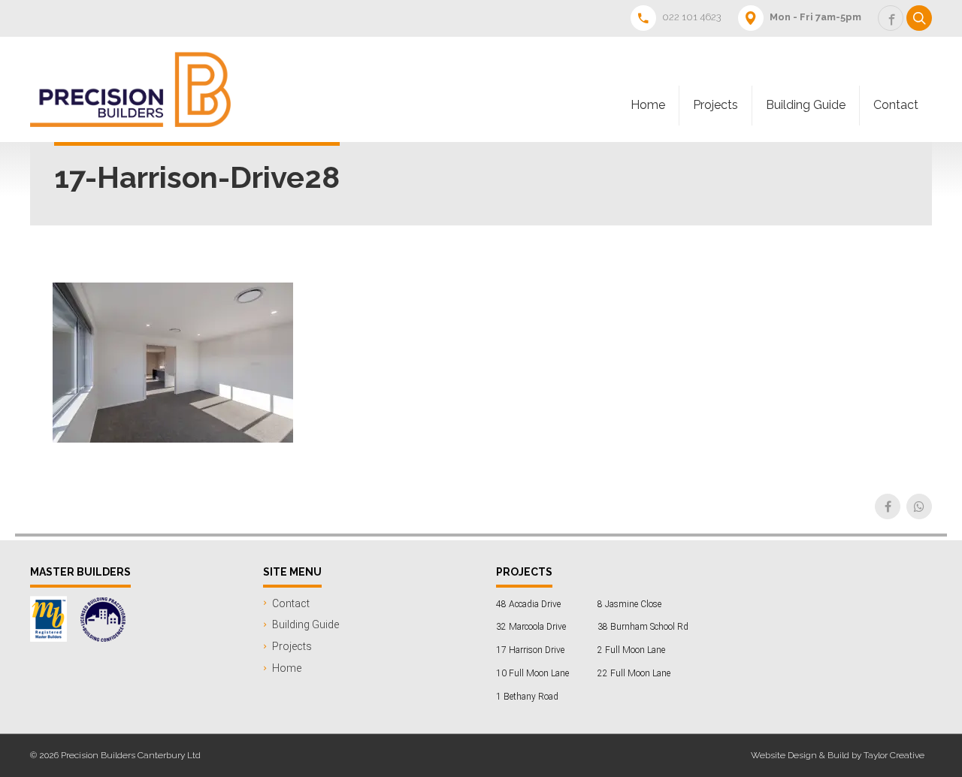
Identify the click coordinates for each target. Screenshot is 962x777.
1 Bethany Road (527, 696)
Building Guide (806, 105)
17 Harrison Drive (530, 650)
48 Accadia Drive (528, 604)
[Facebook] (887, 506)
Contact (895, 105)
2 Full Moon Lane (631, 650)
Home (648, 105)
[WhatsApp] (919, 506)
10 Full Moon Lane (532, 673)
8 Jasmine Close (629, 604)
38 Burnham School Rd (642, 626)
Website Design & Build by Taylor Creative (837, 755)
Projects (715, 105)
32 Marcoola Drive (531, 626)
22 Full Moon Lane (633, 673)
